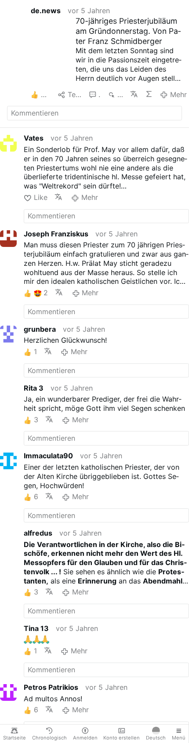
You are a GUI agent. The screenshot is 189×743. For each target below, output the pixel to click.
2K (120, 94)
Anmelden (85, 738)
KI (149, 94)
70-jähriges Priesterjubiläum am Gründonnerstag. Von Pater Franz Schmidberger (128, 31)
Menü (178, 738)
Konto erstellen (121, 738)
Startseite (14, 738)
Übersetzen (134, 94)
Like (40, 197)
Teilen (75, 94)
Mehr (178, 94)
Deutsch (156, 738)
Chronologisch (49, 738)
